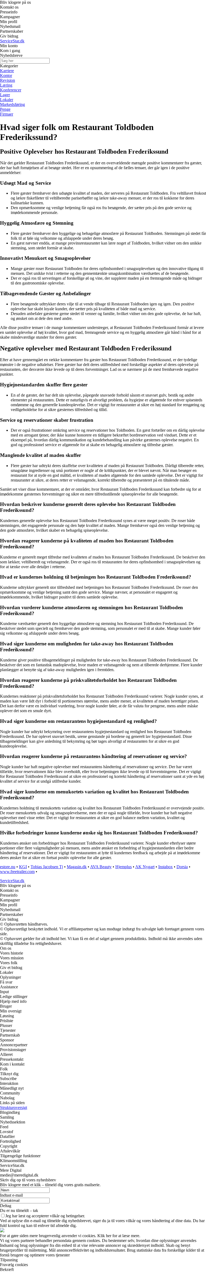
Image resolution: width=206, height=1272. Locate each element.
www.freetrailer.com (17, 871)
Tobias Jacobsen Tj (47, 866)
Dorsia (182, 866)
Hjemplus (123, 866)
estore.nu (7, 866)
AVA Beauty (101, 866)
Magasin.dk (77, 866)
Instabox (165, 866)
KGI (23, 866)
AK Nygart (144, 866)
